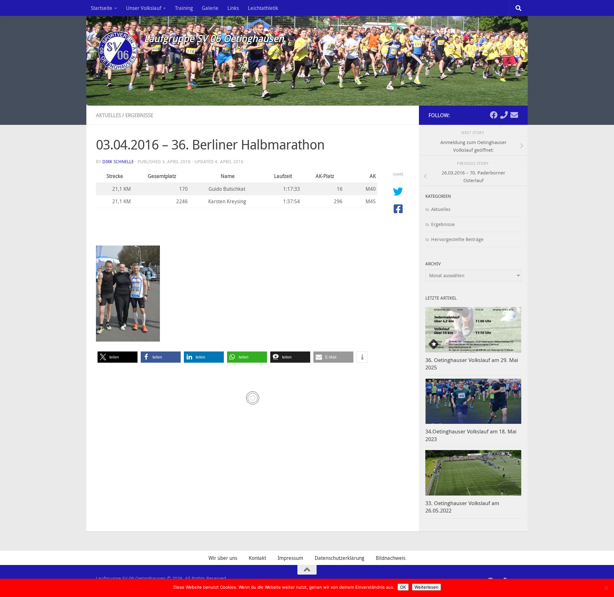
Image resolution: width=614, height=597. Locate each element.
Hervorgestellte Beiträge (457, 239)
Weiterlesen (426, 587)
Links (233, 8)
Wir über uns (223, 557)
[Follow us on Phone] (504, 115)
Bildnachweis (390, 557)
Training (184, 8)
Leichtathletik (263, 8)
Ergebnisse (139, 115)
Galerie (210, 8)
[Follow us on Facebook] (494, 115)
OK (403, 587)
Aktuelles (108, 115)
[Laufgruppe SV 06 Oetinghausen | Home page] (117, 49)
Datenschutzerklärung (339, 557)
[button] (118, 357)
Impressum (290, 557)
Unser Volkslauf (143, 8)
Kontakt (257, 557)
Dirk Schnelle (118, 161)
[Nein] (606, 588)
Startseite (101, 8)
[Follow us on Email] (514, 115)
